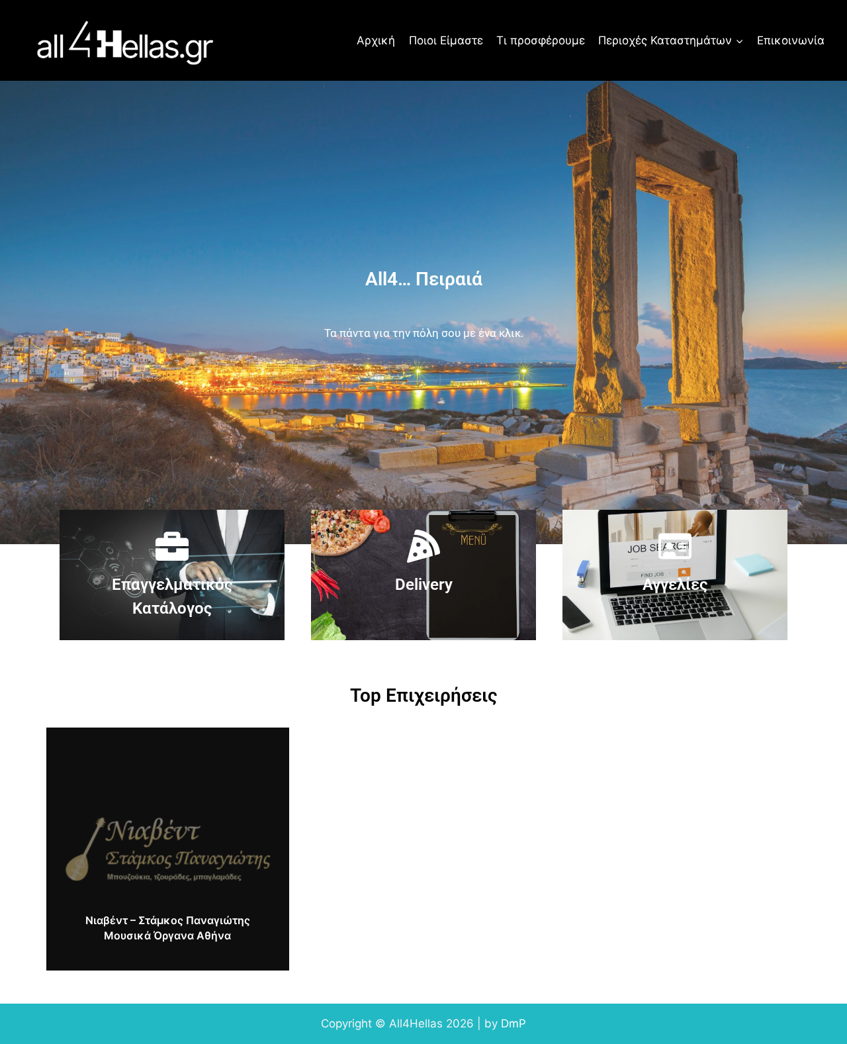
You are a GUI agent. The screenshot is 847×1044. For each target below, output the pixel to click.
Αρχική (376, 40)
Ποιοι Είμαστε (446, 40)
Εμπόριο (166, 738)
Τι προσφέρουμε (540, 40)
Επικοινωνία (791, 40)
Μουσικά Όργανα (94, 761)
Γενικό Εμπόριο (89, 738)
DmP (513, 1023)
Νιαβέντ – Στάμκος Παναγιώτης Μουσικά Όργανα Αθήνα (167, 927)
